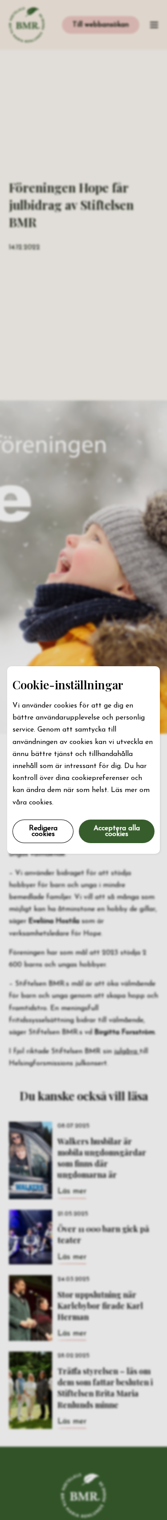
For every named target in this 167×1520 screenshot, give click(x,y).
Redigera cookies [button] (43, 831)
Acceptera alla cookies (117, 831)
